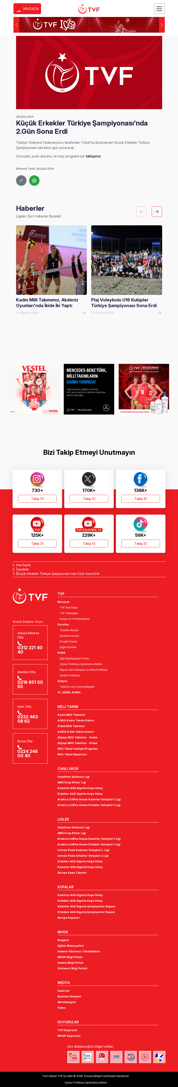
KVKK (61, 652)
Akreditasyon (67, 1002)
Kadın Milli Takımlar (71, 714)
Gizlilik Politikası (70, 675)
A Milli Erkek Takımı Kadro (76, 731)
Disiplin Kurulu (68, 641)
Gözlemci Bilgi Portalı (72, 968)
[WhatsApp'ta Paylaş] (34, 180)
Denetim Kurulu (69, 635)
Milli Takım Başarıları (72, 754)
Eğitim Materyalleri (71, 945)
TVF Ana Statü (68, 607)
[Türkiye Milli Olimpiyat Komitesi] (102, 1057)
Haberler (64, 990)
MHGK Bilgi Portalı (70, 957)
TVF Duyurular (67, 1030)
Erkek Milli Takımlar (71, 726)
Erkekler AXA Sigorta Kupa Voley (80, 793)
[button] (162, 25)
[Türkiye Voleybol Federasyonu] (89, 9)
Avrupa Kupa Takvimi (72, 872)
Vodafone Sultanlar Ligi (74, 776)
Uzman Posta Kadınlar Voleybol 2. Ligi (83, 850)
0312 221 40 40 (30, 650)
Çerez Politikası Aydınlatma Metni (81, 664)
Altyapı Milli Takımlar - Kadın (77, 737)
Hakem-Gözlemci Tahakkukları (79, 951)
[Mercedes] (34, 389)
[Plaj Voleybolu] (88, 1057)
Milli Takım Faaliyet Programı (78, 748)
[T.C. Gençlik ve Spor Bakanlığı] (145, 1057)
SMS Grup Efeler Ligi (72, 782)
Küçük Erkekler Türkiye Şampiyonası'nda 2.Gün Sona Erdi (58, 573)
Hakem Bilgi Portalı (71, 962)
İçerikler (23, 569)
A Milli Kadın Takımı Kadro (76, 720)
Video (62, 1007)
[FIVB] (116, 1057)
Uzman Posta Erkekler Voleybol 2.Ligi (83, 855)
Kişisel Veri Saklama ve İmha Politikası (84, 669)
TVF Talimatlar (69, 613)
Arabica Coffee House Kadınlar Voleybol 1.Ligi (89, 799)
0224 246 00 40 (27, 753)
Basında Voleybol (69, 996)
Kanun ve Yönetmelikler (75, 618)
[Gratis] (144, 389)
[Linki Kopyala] (21, 180)
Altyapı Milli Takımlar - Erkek (77, 743)
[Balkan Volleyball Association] (131, 1057)
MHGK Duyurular (69, 1035)
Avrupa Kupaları (69, 917)
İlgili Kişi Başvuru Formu (74, 658)
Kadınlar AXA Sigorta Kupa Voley (80, 788)
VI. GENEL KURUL (69, 692)
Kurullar (63, 624)
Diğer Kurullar (68, 647)
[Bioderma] (89, 389)
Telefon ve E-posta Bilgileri (77, 686)
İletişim (63, 681)
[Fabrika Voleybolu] (73, 1057)
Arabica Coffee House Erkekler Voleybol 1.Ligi (89, 805)
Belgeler (63, 940)
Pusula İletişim (93, 1076)
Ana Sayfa (23, 565)
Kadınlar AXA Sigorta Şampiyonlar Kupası (86, 906)
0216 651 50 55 (30, 684)
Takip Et (37, 499)
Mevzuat (63, 602)
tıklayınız (93, 156)
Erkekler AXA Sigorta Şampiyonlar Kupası (86, 912)
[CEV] (159, 1057)
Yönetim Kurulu (69, 630)
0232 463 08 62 (27, 719)
